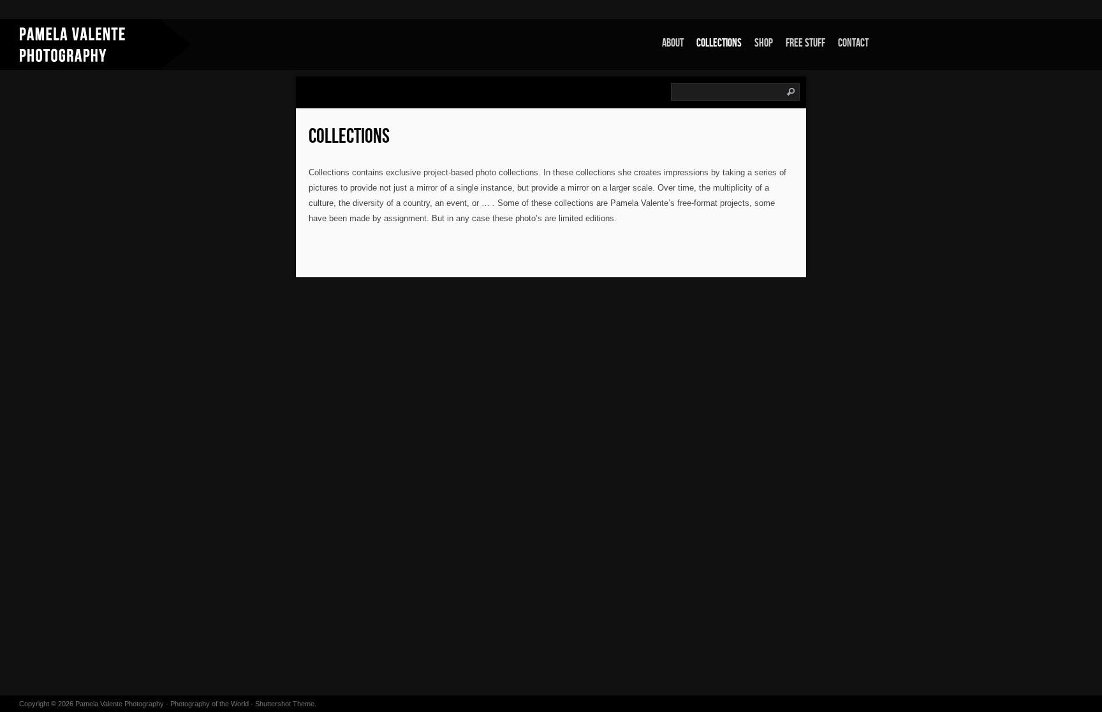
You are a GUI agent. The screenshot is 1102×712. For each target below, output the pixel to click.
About (673, 43)
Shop (763, 43)
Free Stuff (805, 43)
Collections (719, 43)
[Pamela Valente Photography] (79, 44)
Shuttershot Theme (284, 704)
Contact (853, 43)
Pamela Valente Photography (119, 704)
